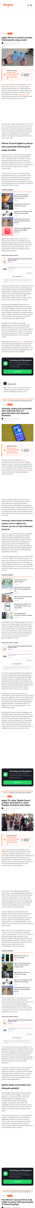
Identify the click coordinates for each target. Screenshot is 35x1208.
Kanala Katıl (17, 371)
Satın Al (10, 262)
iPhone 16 (20, 341)
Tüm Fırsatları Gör (16, 276)
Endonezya (16, 86)
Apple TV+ (4, 849)
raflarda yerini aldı (24, 94)
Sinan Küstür (7, 43)
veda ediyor (5, 853)
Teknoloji (10, 33)
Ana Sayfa (4, 33)
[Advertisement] (17, 749)
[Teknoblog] (8, 5)
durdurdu (25, 470)
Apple (3, 84)
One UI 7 (22, 460)
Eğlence (9, 796)
